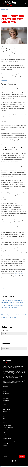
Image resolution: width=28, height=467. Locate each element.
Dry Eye (4, 434)
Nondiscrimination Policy (9, 441)
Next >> (24, 289)
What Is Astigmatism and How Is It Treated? (13, 315)
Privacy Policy (10, 366)
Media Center (6, 411)
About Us (5, 407)
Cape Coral (5, 389)
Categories (4, 330)
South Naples (6, 400)
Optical (4, 432)
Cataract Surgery (7, 425)
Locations (5, 414)
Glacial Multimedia (13, 367)
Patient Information (7, 409)
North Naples (6, 398)
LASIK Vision (5, 423)
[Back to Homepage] (7, 361)
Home (3, 9)
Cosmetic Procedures (8, 427)
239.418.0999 (6, 372)
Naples (4, 391)
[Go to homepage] (8, 3)
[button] (25, 3)
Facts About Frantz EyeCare (9, 373)
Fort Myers (5, 386)
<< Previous (4, 289)
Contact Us (5, 416)
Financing (5, 443)
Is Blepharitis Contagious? (8, 317)
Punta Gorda (6, 396)
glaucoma (4, 80)
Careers (5, 445)
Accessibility (12, 372)
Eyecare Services (7, 430)
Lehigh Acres (6, 393)
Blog (7, 9)
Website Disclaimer (20, 372)
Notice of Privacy (7, 438)
